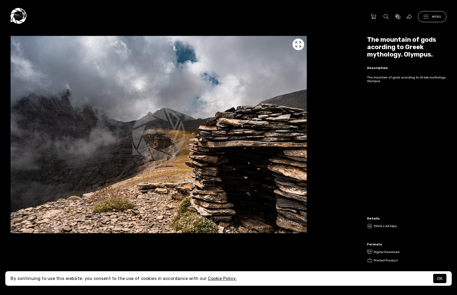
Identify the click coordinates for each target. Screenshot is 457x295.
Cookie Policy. (222, 278)
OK (440, 278)
